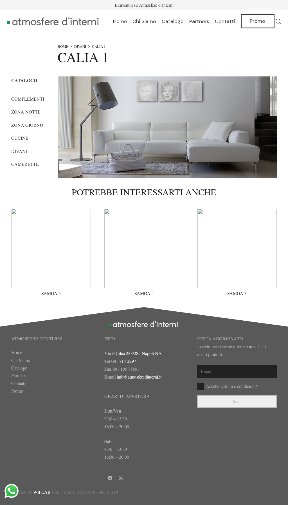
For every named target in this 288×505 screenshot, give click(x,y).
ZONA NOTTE (25, 112)
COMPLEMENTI (27, 99)
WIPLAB (42, 492)
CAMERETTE (25, 164)
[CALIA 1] (167, 127)
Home (16, 352)
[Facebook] (110, 478)
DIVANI (80, 46)
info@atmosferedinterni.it (139, 377)
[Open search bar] (278, 21)
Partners (18, 375)
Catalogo (19, 368)
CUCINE (19, 138)
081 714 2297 (123, 361)
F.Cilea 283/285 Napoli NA (137, 353)
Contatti (18, 383)
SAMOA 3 (237, 293)
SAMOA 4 (144, 293)
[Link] (53, 21)
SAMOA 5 (51, 293)
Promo (17, 391)
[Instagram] (121, 478)
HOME (63, 46)
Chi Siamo (20, 360)
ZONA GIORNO (27, 125)
